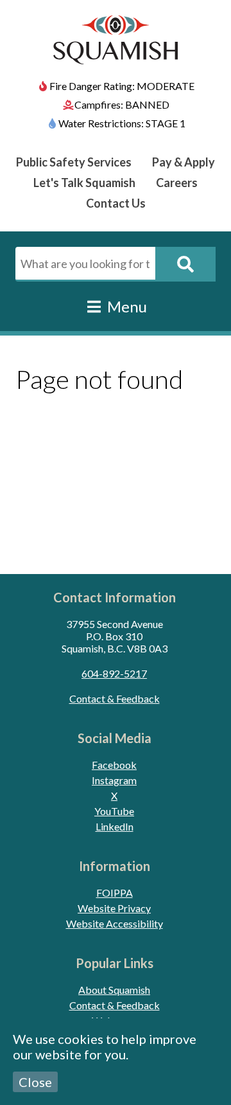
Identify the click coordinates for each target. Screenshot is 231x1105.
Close (35, 1082)
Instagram (114, 780)
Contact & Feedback (114, 698)
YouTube (114, 811)
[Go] (185, 264)
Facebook (114, 765)
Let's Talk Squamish (84, 182)
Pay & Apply (183, 162)
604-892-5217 (114, 673)
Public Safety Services (74, 162)
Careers (177, 182)
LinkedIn (114, 826)
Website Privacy (114, 908)
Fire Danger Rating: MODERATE (121, 86)
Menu (125, 306)
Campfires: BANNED (121, 104)
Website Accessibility (114, 923)
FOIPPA (114, 892)
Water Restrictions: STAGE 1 (121, 123)
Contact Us (116, 203)
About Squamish (114, 990)
